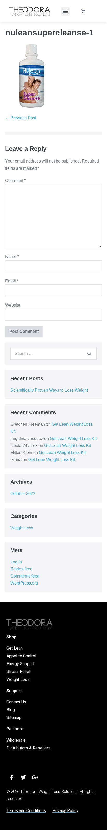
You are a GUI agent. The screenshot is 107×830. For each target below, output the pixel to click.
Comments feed (24, 576)
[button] (65, 11)
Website (12, 305)
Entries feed (21, 569)
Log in (16, 562)
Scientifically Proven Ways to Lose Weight (49, 390)
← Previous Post (20, 118)
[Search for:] (53, 353)
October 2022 (22, 493)
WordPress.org (24, 583)
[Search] (89, 353)
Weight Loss (21, 528)
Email (11, 281)
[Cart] (83, 11)
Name (12, 256)
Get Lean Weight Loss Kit (73, 438)
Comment (15, 180)
